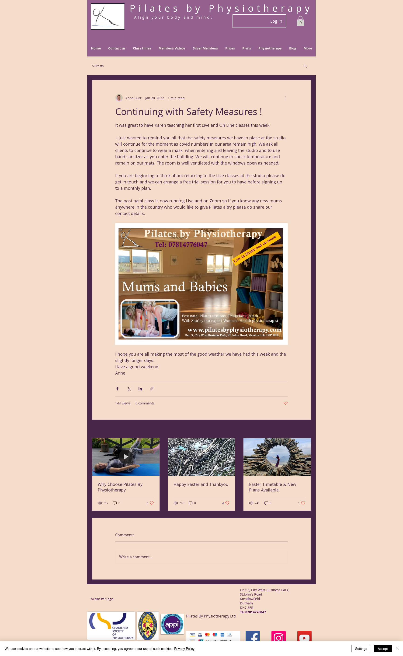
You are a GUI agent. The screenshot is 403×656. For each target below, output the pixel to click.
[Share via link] (151, 388)
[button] (300, 21)
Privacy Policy (184, 648)
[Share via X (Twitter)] (129, 388)
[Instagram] (278, 638)
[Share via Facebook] (117, 388)
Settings (361, 648)
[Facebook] (253, 638)
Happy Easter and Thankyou (201, 484)
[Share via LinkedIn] (140, 388)
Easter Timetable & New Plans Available (272, 487)
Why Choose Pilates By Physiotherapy (120, 487)
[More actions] (285, 98)
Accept (383, 648)
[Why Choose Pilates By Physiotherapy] (126, 457)
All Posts (98, 66)
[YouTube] (304, 638)
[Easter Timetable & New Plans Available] (277, 457)
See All (306, 429)
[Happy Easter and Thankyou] (201, 457)
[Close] (397, 648)
